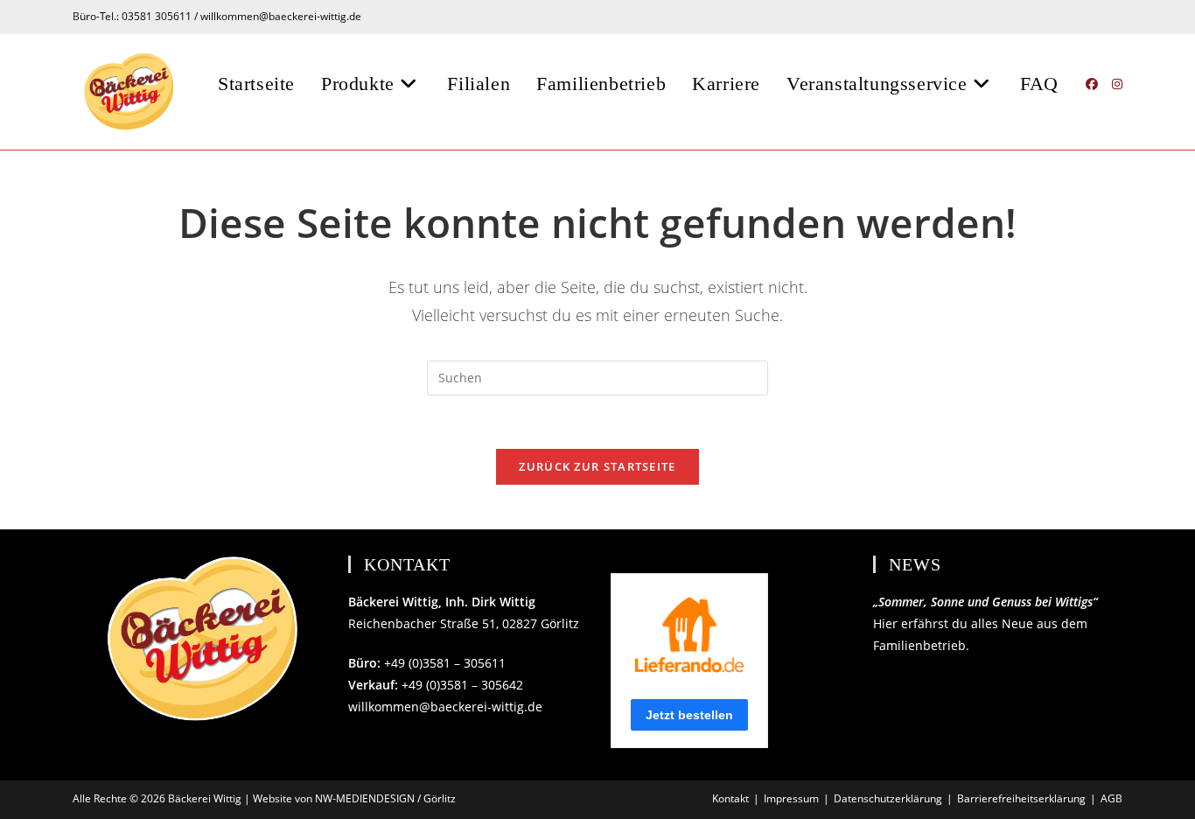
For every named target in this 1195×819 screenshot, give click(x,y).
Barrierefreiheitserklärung (1021, 798)
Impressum (791, 798)
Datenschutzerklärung (888, 798)
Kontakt (730, 798)
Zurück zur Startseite (597, 466)
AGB (1111, 798)
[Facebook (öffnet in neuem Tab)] (1092, 84)
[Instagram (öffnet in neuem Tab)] (1117, 84)
